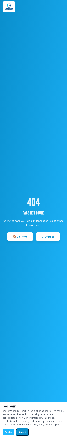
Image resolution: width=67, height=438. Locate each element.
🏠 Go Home (20, 236)
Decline (8, 432)
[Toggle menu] (60, 6)
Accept (22, 432)
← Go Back (47, 236)
